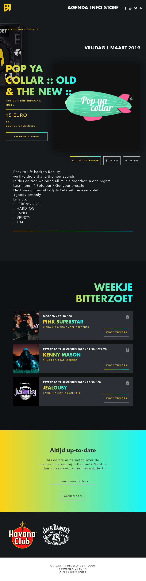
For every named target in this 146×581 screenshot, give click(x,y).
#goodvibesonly (27, 195)
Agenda (77, 7)
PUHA (83, 569)
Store (111, 7)
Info (96, 7)
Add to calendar (85, 160)
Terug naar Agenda (23, 29)
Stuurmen (66, 569)
